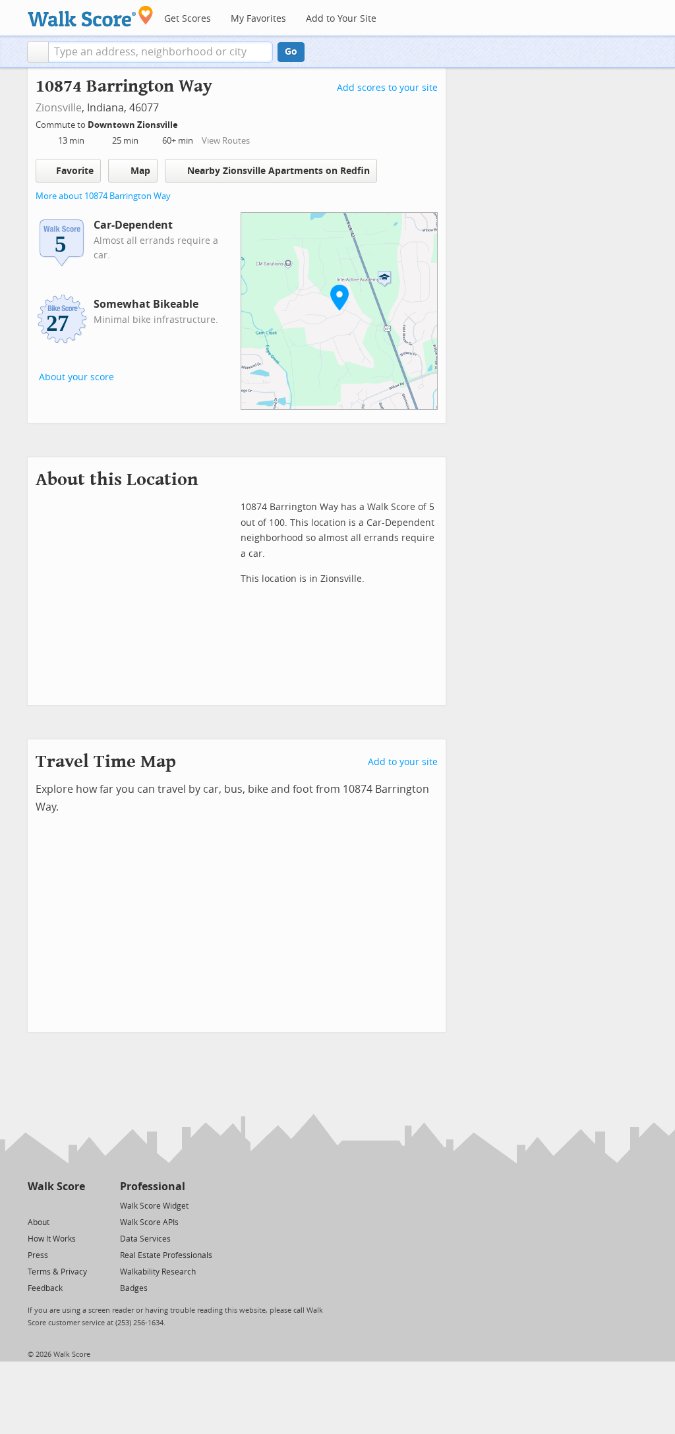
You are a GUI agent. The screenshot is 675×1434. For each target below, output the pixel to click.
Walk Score (56, 1186)
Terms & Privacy (57, 1271)
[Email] (76, 1205)
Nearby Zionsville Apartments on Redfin (278, 171)
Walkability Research (158, 1271)
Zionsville (59, 107)
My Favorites (258, 18)
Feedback (45, 1288)
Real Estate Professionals (166, 1255)
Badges (134, 1288)
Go (291, 51)
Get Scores (187, 18)
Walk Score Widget (154, 1206)
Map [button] (140, 171)
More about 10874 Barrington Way (103, 196)
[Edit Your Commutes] (186, 123)
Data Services (145, 1239)
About (38, 1222)
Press (38, 1255)
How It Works (52, 1239)
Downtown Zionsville (134, 125)
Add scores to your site (387, 88)
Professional (152, 1186)
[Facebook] (55, 1205)
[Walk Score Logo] (91, 16)
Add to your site (403, 762)
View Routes (226, 141)
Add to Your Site (341, 18)
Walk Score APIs (149, 1222)
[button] (38, 52)
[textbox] (160, 52)
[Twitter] (35, 1205)
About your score (76, 377)
